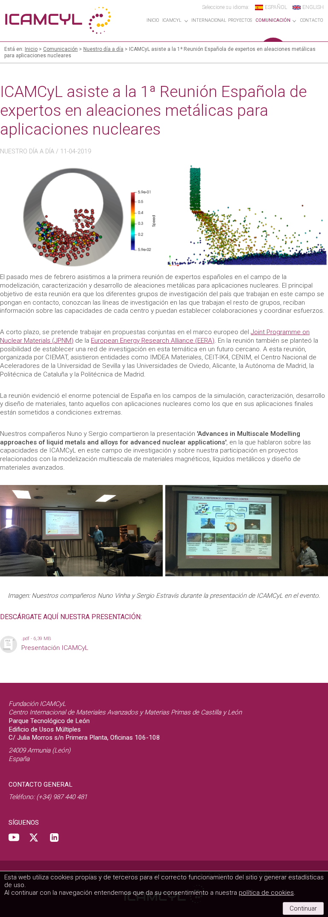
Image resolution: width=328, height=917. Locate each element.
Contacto (311, 20)
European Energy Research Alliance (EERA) (152, 340)
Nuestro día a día (103, 49)
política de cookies (266, 892)
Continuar (303, 908)
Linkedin (54, 837)
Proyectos (240, 20)
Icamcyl (172, 20)
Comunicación (272, 20)
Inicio (152, 20)
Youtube (14, 838)
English (313, 7)
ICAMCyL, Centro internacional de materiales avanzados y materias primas (57, 20)
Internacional (208, 20)
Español (276, 7)
